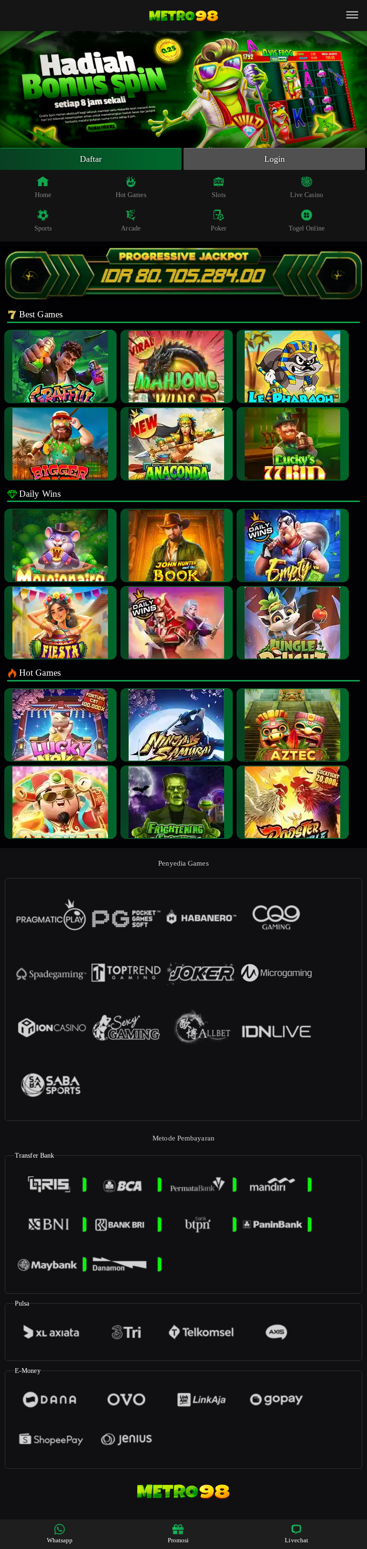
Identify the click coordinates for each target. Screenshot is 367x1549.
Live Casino (306, 195)
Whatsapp (60, 1540)
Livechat (296, 1540)
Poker (219, 228)
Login (274, 159)
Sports (43, 228)
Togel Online (306, 228)
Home (43, 195)
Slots (219, 195)
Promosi (178, 1540)
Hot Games (131, 195)
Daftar (91, 159)
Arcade (130, 228)
